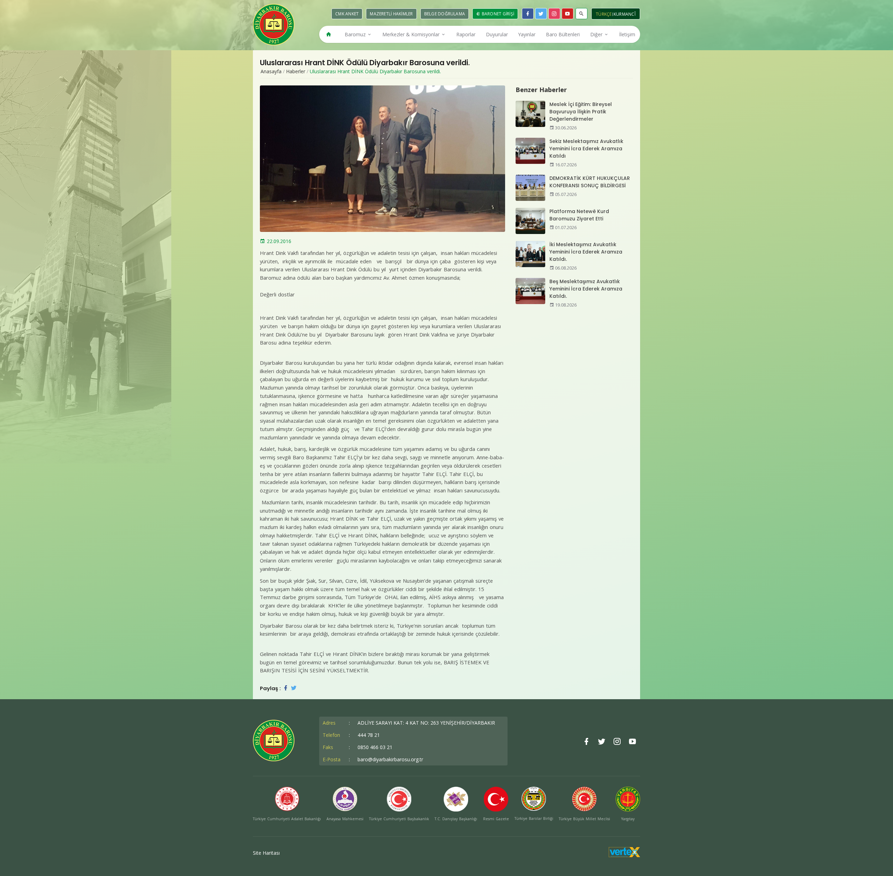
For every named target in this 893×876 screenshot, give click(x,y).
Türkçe (604, 14)
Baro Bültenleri (563, 34)
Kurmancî (625, 14)
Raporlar (465, 34)
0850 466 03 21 (375, 747)
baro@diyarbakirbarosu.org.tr (390, 759)
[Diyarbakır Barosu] (273, 24)
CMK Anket (347, 14)
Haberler (295, 71)
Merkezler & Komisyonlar (411, 34)
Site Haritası (266, 852)
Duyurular (497, 34)
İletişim (627, 34)
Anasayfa (271, 71)
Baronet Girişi (497, 14)
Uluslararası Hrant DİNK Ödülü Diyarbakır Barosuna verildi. (375, 71)
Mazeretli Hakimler (391, 14)
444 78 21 (369, 735)
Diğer (597, 34)
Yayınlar (526, 34)
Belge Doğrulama (444, 14)
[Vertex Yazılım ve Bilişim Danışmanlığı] (624, 855)
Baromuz (356, 34)
